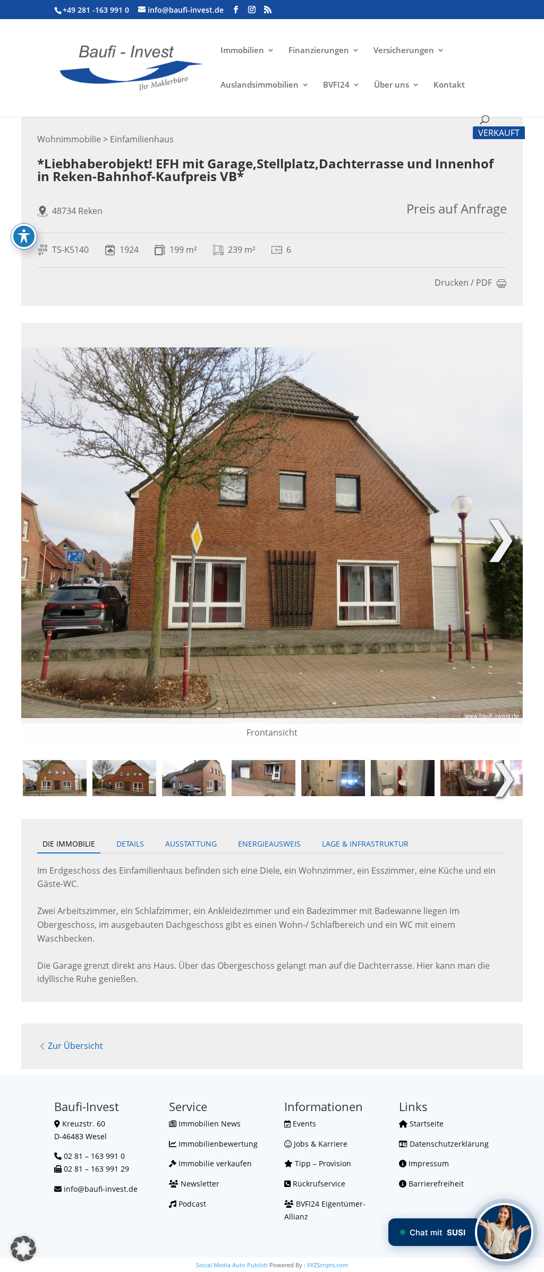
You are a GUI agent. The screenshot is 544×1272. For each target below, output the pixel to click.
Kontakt (449, 85)
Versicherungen (403, 50)
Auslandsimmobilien (259, 85)
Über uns (391, 85)
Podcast (191, 1204)
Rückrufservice (318, 1184)
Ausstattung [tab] (191, 844)
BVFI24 (336, 85)
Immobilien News (208, 1124)
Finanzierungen (318, 50)
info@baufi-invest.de (101, 1189)
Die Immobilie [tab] (68, 844)
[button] (23, 1248)
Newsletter (198, 1184)
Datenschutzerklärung (448, 1144)
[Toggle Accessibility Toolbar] (24, 236)
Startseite (425, 1124)
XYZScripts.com (327, 1265)
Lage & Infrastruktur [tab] (365, 844)
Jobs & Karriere (319, 1144)
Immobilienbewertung (217, 1144)
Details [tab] (130, 844)
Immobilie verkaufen (214, 1163)
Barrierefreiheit (435, 1184)
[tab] (55, 778)
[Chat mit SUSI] (504, 1232)
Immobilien (242, 50)
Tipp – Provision (322, 1163)
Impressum (427, 1163)
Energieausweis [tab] (269, 844)
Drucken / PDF (463, 283)
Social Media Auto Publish (232, 1265)
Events (303, 1124)
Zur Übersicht (75, 1046)
